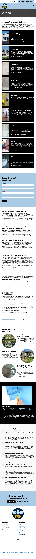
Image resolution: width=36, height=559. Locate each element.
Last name (4, 186)
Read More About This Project (7, 360)
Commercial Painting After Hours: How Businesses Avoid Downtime (18, 414)
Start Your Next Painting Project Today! (26, 1)
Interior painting (4, 218)
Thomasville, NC (21, 529)
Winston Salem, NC (22, 527)
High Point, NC (21, 524)
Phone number (5, 195)
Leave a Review (11, 552)
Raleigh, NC (21, 530)
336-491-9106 (13, 1)
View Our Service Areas (22, 534)
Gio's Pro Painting (15, 556)
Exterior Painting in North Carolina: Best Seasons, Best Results (17, 408)
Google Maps (5, 552)
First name (4, 183)
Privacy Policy (21, 552)
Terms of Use (26, 552)
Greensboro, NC (21, 526)
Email (3, 191)
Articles (16, 552)
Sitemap (31, 552)
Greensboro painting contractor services (8, 319)
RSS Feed (18, 554)
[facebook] (2, 530)
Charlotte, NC (21, 532)
